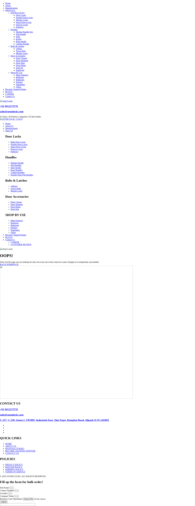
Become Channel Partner (15, 89)
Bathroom (20, 80)
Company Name (7, 496)
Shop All (9, 131)
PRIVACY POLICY (14, 464)
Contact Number (7, 490)
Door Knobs (16, 168)
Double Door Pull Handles (22, 175)
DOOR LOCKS (18, 13)
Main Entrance (22, 75)
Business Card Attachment (11, 499)
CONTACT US (12, 453)
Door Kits (15, 209)
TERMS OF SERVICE (15, 472)
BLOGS (8, 92)
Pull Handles (16, 165)
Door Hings (21, 65)
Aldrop (19, 49)
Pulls (18, 37)
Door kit (19, 68)
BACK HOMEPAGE (9, 264)
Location (4, 493)
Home (7, 3)
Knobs (18, 39)
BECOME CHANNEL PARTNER (20, 451)
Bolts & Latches (17, 46)
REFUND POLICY (13, 467)
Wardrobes (20, 84)
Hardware (20, 70)
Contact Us (10, 96)
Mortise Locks (22, 20)
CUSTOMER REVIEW (21, 244)
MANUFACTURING (14, 448)
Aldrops (14, 186)
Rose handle (21, 41)
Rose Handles (16, 170)
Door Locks (21, 15)
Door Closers (21, 58)
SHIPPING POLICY (14, 469)
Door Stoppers (22, 61)
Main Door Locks (18, 142)
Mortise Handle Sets (24, 32)
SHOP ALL (10, 10)
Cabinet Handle (22, 44)
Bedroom (20, 77)
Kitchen (19, 82)
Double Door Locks (24, 17)
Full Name (4, 488)
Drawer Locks (22, 25)
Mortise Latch (22, 53)
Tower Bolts (16, 188)
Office (18, 87)
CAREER (9, 94)
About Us (9, 126)
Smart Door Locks (23, 22)
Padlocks (19, 27)
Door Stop (20, 63)
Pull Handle (21, 34)
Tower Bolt (20, 51)
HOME (8, 444)
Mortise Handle (17, 163)
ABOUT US (10, 446)
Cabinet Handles (18, 172)
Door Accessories (18, 56)
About (8, 6)
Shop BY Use (16, 72)
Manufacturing (11, 8)
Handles (14, 29)
